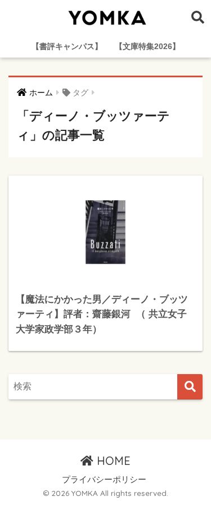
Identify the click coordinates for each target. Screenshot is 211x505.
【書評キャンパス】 (67, 46)
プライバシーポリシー (104, 479)
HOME (112, 461)
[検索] (190, 386)
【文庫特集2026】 (147, 46)
